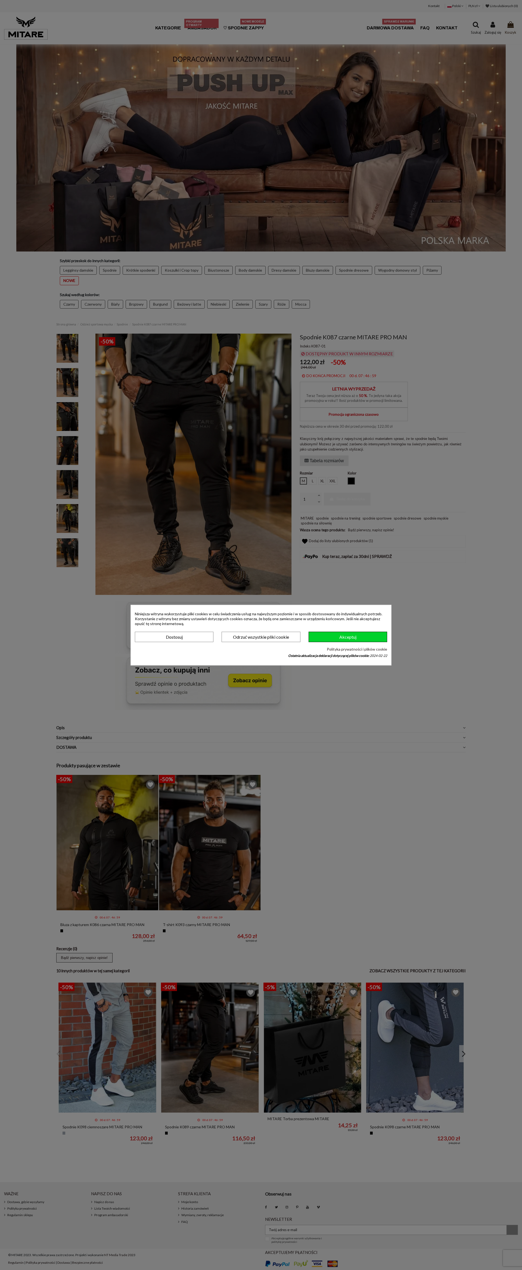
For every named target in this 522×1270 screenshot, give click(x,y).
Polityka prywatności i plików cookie (357, 649)
